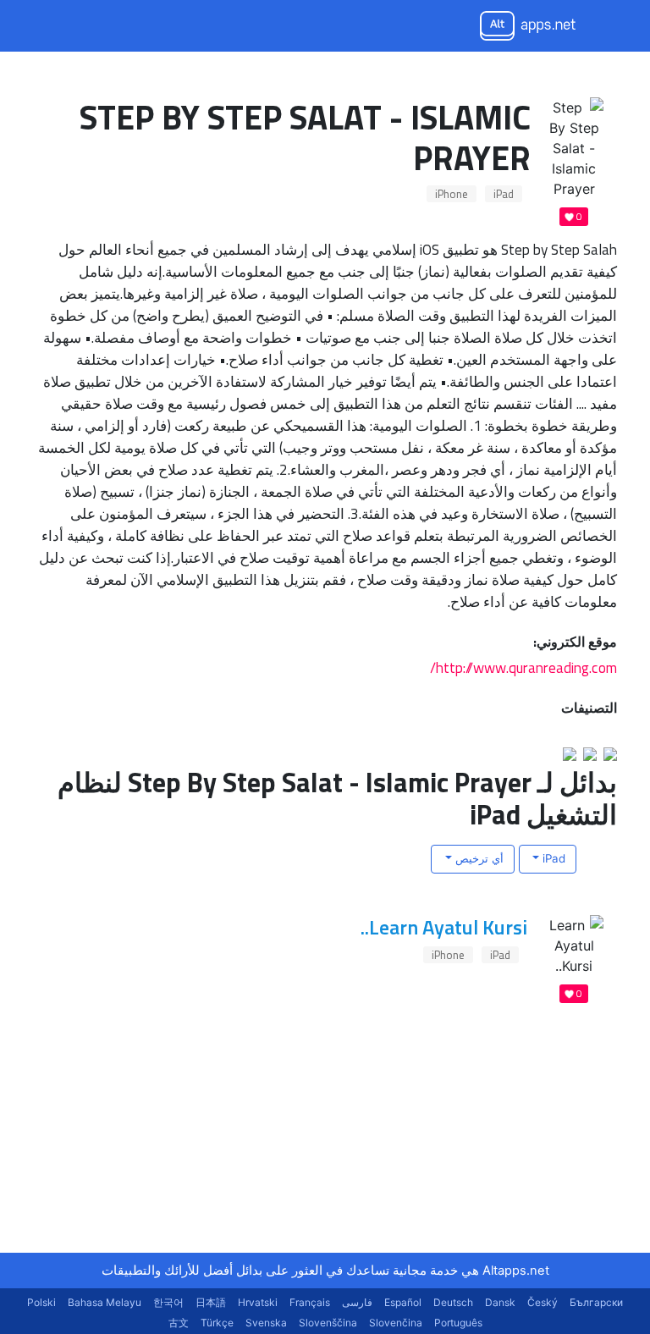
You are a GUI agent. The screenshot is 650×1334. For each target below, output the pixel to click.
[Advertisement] (490, 1147)
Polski (41, 1302)
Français (309, 1302)
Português (458, 1322)
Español (402, 1302)
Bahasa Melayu (104, 1302)
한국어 (168, 1302)
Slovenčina (395, 1322)
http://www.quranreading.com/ (523, 667)
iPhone (451, 193)
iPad (503, 193)
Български (596, 1302)
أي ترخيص (478, 858)
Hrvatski (258, 1302)
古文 (178, 1322)
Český (542, 1302)
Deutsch (453, 1302)
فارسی (357, 1302)
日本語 (211, 1302)
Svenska (266, 1322)
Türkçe (217, 1322)
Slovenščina (328, 1322)
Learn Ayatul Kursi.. (444, 927)
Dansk (500, 1302)
